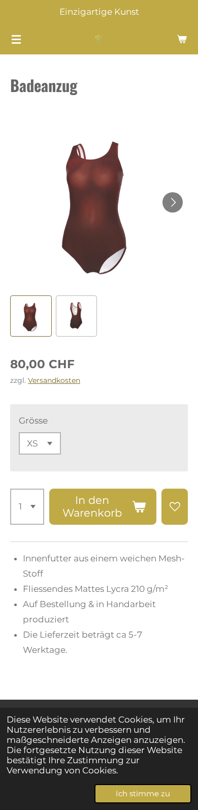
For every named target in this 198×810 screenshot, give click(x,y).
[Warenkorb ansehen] (182, 39)
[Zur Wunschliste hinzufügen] (174, 507)
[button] (31, 316)
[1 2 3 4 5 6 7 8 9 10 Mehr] (27, 507)
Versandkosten (54, 380)
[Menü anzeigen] (16, 39)
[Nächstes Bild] (172, 202)
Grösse (33, 420)
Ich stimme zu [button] (143, 793)
